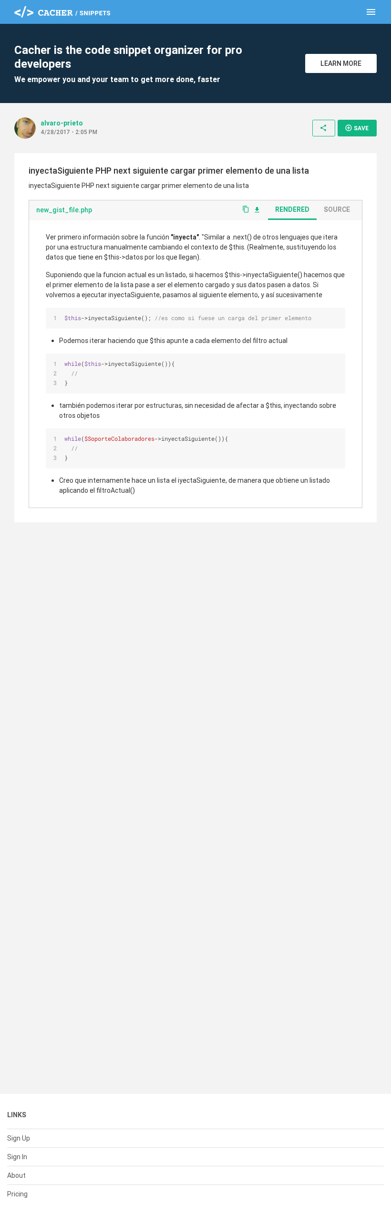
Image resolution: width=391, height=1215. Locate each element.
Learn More (340, 63)
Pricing (17, 1194)
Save (357, 128)
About (16, 1175)
